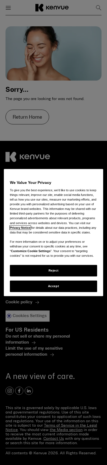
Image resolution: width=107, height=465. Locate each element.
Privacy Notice (20, 227)
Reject (53, 270)
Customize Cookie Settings (30, 251)
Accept (53, 286)
